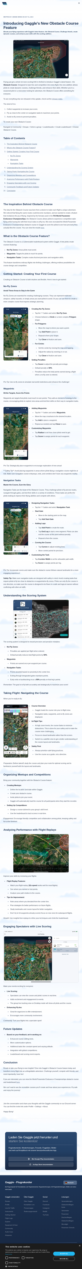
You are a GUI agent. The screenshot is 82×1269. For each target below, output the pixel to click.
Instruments (9, 1211)
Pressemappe (28, 1208)
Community (9, 1228)
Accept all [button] (64, 1254)
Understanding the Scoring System (20, 168)
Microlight (65, 1224)
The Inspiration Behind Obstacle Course (22, 144)
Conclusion (11, 191)
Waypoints (14, 160)
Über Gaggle (28, 1201)
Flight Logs (9, 1218)
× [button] (79, 1246)
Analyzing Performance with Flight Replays (23, 179)
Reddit (45, 1211)
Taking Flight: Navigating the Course (20, 171)
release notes (57, 99)
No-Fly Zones (15, 156)
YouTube (46, 1215)
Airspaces (8, 1235)
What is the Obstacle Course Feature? (21, 148)
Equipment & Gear (11, 1225)
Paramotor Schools (68, 1227)
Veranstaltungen (67, 1201)
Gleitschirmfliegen (68, 1221)
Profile (7, 1204)
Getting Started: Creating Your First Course (23, 152)
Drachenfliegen (67, 1217)
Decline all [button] (64, 1259)
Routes (7, 1201)
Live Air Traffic (10, 1208)
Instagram (46, 1208)
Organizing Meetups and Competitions (21, 175)
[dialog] (41, 1256)
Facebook (46, 1204)
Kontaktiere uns (29, 1204)
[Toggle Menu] (79, 3)
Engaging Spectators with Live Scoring (21, 183)
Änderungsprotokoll (30, 1211)
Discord (45, 1201)
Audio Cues (9, 1232)
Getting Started (10, 1215)
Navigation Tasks (16, 163)
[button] (28, 1266)
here (42, 228)
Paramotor (65, 1214)
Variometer (65, 1210)
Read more (8, 1254)
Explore (7, 1221)
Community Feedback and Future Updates (23, 187)
